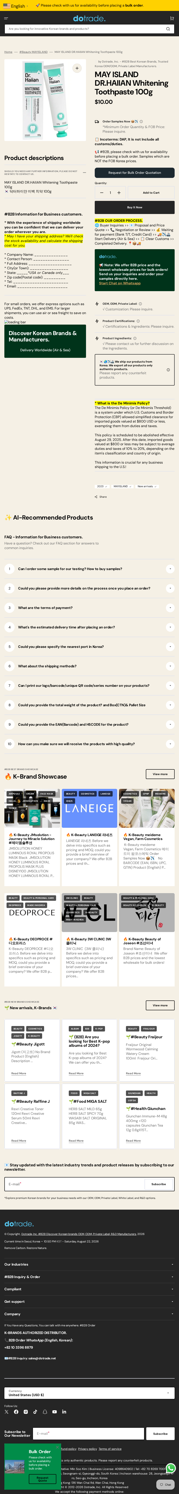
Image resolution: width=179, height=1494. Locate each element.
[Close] (57, 1447)
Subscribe (160, 1434)
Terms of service (110, 1449)
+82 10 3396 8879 (18, 1347)
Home (8, 52)
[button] (6, 18)
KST (59, 1241)
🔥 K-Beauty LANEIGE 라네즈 (89, 835)
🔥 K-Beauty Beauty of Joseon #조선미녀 (142, 941)
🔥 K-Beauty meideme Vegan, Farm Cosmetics (142, 837)
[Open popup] (141, 121)
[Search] (169, 29)
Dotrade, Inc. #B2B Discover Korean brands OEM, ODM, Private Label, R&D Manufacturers (78, 1234)
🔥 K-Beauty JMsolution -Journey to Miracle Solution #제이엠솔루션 (31, 839)
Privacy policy (87, 1449)
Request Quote (42, 1479)
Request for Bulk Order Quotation (134, 172)
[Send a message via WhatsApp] (171, 1468)
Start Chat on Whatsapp (120, 283)
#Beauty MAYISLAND (33, 52)
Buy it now (134, 207)
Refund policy (67, 1449)
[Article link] (89, 837)
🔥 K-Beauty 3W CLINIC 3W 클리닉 (88, 941)
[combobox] (89, 29)
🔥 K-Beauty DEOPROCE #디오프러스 (30, 941)
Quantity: (101, 183)
